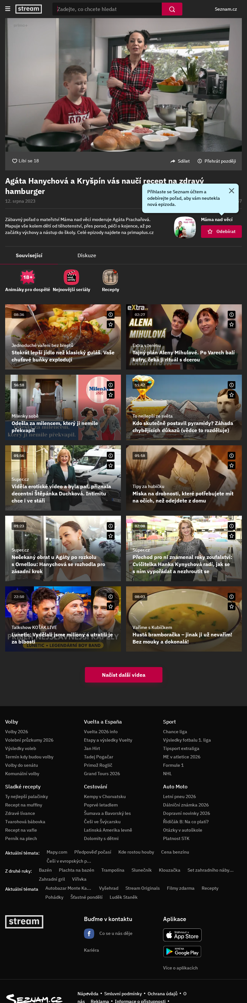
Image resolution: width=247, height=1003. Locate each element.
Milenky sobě (25, 416)
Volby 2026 (16, 732)
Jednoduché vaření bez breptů (42, 345)
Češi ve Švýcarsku (102, 822)
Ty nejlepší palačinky (26, 796)
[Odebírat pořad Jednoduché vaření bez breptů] (110, 324)
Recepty (210, 888)
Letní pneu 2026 (179, 796)
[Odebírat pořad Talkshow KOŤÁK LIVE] (110, 606)
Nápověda (88, 994)
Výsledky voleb (20, 748)
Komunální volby (22, 773)
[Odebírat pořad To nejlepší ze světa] (231, 395)
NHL (167, 773)
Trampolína (112, 870)
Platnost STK (176, 838)
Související (29, 255)
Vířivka (79, 879)
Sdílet (184, 161)
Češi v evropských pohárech (75, 861)
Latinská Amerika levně (108, 830)
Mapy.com (57, 852)
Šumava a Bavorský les (107, 813)
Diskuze (87, 255)
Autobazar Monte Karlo (68, 888)
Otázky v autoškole (182, 830)
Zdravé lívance (20, 813)
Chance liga (175, 732)
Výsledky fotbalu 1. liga (187, 740)
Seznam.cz (226, 9)
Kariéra (91, 950)
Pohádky (54, 897)
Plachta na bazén (76, 870)
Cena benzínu (175, 852)
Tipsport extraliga (181, 748)
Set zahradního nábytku (212, 870)
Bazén (45, 870)
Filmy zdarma (181, 888)
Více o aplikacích (180, 968)
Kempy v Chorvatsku (105, 796)
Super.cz (20, 479)
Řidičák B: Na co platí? (186, 822)
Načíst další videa (123, 675)
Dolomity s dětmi (101, 838)
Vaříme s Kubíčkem (152, 627)
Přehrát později (220, 161)
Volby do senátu (21, 765)
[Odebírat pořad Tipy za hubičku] (231, 465)
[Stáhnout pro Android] (182, 951)
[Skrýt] (231, 191)
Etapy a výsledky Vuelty (108, 740)
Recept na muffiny (23, 805)
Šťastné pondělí (86, 897)
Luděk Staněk (124, 897)
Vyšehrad (108, 888)
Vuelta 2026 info (101, 732)
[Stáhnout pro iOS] (182, 934)
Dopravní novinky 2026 (186, 813)
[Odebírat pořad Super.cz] (110, 465)
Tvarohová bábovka (25, 822)
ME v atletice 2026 (181, 757)
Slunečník (142, 870)
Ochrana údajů (163, 994)
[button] (123, 85)
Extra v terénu (147, 345)
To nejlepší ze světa (153, 416)
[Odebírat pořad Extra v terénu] (231, 324)
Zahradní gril (52, 879)
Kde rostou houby (136, 852)
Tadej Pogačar (98, 757)
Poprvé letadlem (101, 805)
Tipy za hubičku (148, 486)
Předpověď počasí (92, 852)
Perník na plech (21, 838)
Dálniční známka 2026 (186, 805)
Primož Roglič (98, 765)
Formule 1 (173, 765)
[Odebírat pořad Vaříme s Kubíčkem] (231, 606)
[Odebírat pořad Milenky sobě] (110, 395)
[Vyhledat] (172, 9)
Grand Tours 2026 (102, 773)
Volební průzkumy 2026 (29, 740)
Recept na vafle (21, 830)
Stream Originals (142, 888)
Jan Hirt (92, 748)
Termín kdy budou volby (29, 757)
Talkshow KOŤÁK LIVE (34, 627)
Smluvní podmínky (123, 994)
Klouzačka (169, 870)
